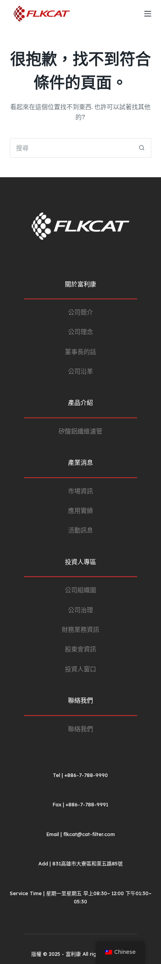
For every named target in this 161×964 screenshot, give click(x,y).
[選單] (147, 13)
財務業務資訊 (80, 629)
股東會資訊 (80, 649)
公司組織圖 (80, 590)
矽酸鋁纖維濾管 (80, 431)
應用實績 (80, 510)
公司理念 (80, 332)
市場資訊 (80, 491)
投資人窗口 (80, 669)
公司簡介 (80, 312)
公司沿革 (80, 371)
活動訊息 (80, 530)
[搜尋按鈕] (141, 147)
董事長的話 (80, 352)
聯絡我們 (80, 729)
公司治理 (80, 610)
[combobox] (71, 148)
